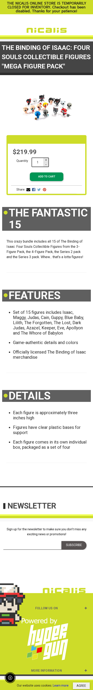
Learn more (61, 685)
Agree (81, 685)
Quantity (22, 161)
